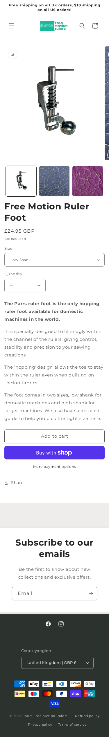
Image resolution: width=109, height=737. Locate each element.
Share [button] (17, 482)
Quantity (13, 273)
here (95, 418)
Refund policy (87, 716)
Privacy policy (40, 724)
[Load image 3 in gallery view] (87, 181)
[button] (11, 25)
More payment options (54, 466)
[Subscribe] (90, 593)
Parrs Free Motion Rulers (45, 716)
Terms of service (72, 724)
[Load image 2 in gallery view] (54, 181)
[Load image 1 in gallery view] (21, 181)
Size (8, 248)
